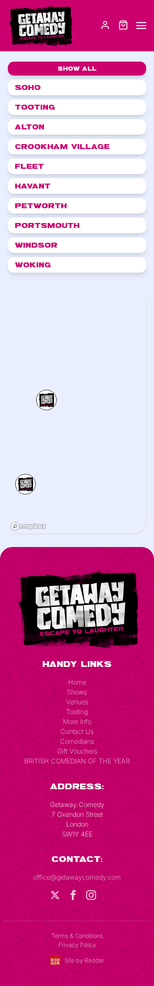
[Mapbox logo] (28, 526)
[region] (77, 410)
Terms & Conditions (77, 935)
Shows (77, 692)
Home (77, 682)
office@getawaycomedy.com (77, 877)
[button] (46, 400)
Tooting (77, 712)
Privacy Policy (77, 944)
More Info (77, 721)
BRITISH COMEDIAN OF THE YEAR (77, 761)
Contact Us (77, 731)
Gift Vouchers (77, 751)
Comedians (77, 741)
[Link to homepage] (40, 25)
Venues (77, 702)
